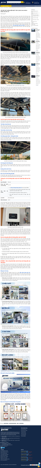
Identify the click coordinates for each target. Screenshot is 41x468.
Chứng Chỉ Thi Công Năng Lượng (34, 24)
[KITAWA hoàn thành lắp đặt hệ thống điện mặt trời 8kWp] (33, 53)
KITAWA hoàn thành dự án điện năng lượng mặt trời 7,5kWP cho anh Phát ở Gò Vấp (38, 76)
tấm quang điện (11, 3)
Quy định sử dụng (23, 432)
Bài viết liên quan (34, 28)
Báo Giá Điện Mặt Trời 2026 (34, 11)
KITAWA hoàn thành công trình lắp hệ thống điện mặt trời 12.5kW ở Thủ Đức (38, 30)
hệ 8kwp (19, 3)
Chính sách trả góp (23, 433)
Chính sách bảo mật (23, 429)
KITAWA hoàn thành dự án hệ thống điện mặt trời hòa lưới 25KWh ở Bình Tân (38, 64)
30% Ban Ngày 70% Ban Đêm (35, 16)
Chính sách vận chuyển (24, 430)
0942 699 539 (24, 457)
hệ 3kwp (14, 3)
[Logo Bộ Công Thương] (3, 447)
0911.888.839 (9, 443)
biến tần (8, 3)
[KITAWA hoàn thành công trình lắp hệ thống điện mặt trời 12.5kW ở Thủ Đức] (33, 30)
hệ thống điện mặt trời (6, 423)
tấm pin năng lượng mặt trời (16, 187)
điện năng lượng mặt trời (25, 272)
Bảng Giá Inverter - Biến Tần (35, 20)
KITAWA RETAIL (15, 464)
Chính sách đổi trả (23, 431)
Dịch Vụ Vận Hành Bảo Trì (34, 26)
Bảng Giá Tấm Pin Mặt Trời (34, 18)
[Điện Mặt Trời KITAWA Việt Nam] (3, 2)
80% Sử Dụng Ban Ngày (35, 14)
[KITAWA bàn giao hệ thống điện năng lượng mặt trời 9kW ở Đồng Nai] (33, 42)
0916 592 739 (24, 454)
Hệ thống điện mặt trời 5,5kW (19, 25)
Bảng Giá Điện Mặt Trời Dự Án (34, 13)
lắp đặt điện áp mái (21, 423)
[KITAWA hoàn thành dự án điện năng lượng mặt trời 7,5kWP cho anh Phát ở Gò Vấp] (33, 76)
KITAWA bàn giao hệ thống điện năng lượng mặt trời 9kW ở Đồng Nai (38, 41)
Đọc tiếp (37, 39)
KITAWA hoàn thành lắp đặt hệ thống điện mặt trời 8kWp (38, 52)
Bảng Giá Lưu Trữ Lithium (34, 22)
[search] (22, 2)
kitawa (17, 423)
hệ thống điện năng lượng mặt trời (12, 423)
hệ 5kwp (16, 3)
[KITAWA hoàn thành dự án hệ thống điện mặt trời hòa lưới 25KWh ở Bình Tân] (33, 64)
